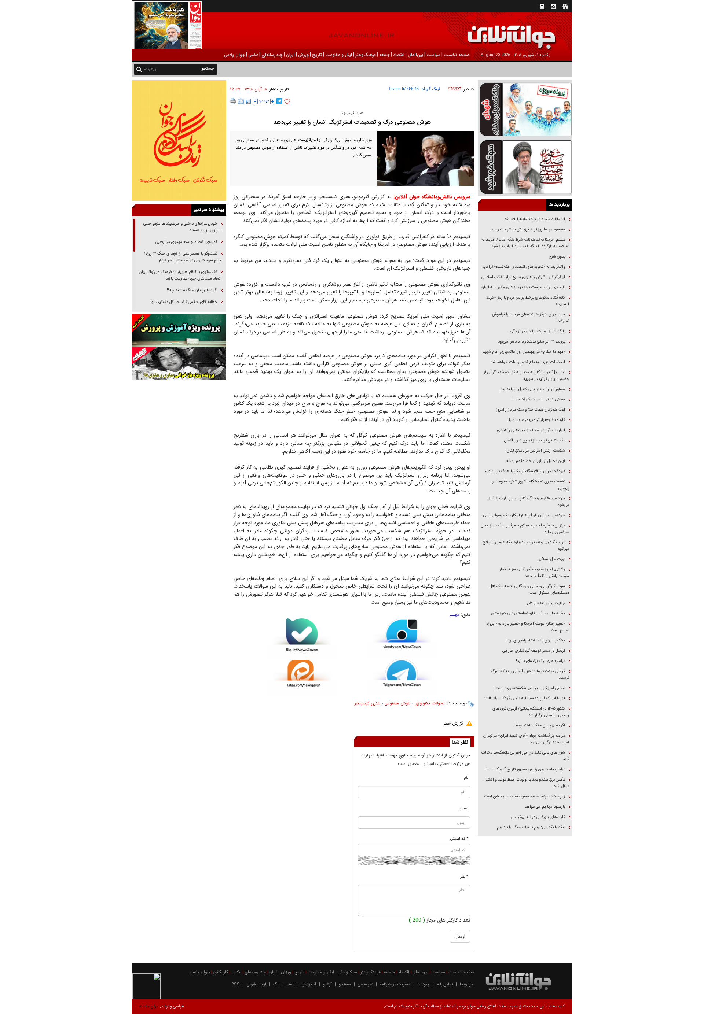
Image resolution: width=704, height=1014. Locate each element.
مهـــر (454, 615)
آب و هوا (308, 984)
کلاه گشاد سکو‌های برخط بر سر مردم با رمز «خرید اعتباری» (527, 301)
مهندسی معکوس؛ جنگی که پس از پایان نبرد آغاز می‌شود (529, 501)
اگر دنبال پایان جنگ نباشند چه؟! (539, 725)
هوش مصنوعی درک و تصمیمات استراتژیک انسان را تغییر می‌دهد (352, 122)
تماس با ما (444, 984)
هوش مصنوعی (397, 703)
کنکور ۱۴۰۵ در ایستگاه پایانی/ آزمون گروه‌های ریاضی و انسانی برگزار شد (530, 712)
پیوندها (423, 984)
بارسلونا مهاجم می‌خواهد (545, 807)
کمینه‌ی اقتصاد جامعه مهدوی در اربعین (185, 242)
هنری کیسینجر (367, 703)
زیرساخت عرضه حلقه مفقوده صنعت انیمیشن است (524, 796)
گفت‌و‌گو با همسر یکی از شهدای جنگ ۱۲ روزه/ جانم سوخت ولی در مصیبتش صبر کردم (182, 257)
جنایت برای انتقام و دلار (546, 603)
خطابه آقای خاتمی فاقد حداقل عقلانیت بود (183, 302)
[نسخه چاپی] (233, 101)
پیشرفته (150, 69)
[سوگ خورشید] (525, 166)
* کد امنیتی (459, 839)
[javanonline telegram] (279, 101)
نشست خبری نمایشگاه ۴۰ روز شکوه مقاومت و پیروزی (530, 484)
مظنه (290, 984)
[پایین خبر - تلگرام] (402, 676)
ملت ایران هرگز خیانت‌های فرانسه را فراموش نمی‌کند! (530, 317)
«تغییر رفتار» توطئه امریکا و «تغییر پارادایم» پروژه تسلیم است (528, 627)
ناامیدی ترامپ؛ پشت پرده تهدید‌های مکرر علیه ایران (523, 287)
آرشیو (327, 984)
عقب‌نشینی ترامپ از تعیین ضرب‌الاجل (534, 440)
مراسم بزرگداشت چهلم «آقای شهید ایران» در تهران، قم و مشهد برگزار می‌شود (526, 739)
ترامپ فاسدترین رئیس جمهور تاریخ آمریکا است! (525, 769)
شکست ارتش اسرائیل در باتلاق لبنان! (535, 451)
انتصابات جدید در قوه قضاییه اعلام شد (534, 219)
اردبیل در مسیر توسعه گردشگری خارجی (533, 651)
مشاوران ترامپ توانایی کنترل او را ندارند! (532, 389)
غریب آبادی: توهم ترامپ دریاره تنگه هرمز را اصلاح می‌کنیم (526, 545)
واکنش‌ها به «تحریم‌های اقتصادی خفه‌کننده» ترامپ (524, 267)
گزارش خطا (453, 723)
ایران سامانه (149, 1006)
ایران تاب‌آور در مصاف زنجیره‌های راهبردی (531, 430)
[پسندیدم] (287, 102)
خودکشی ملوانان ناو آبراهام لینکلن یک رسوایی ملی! (523, 515)
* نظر (464, 877)
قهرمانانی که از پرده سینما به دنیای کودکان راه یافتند (524, 698)
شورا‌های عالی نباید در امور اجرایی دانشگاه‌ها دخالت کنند (525, 756)
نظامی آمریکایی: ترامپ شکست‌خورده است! (529, 688)
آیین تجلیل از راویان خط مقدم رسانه (535, 461)
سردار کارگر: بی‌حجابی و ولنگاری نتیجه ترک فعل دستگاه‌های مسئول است (529, 589)
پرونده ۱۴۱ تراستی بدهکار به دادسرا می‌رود (531, 341)
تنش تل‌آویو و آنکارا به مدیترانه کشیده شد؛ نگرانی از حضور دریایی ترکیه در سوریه (526, 375)
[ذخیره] (248, 101)
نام (466, 778)
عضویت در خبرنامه (395, 984)
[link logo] (621, 32)
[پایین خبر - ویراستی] (402, 638)
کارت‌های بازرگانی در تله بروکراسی (538, 817)
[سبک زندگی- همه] (179, 140)
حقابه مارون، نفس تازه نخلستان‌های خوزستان (528, 613)
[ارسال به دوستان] (241, 101)
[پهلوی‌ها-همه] (179, 363)
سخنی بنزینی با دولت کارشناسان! (539, 399)
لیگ (276, 984)
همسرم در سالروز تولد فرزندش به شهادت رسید (528, 229)
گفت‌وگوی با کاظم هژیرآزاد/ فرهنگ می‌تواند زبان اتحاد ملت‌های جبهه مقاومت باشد (180, 275)
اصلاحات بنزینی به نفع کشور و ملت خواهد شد (528, 362)
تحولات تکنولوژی (429, 703)
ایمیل (464, 808)
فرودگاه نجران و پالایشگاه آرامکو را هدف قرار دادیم (525, 471)
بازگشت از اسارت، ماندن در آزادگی (537, 331)
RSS (235, 984)
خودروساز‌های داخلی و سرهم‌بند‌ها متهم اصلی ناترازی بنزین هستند (182, 227)
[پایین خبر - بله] (302, 639)
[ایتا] (302, 678)
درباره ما (466, 984)
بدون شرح (557, 256)
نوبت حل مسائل (552, 559)
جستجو (345, 984)
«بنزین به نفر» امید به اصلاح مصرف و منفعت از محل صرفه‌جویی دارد (525, 528)
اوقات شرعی (256, 984)
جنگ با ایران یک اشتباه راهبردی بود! (535, 640)
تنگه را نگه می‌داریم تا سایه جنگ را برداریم (531, 827)
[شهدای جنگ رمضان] (525, 109)
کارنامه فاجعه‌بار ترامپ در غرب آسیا (537, 420)
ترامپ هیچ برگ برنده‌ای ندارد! (540, 661)
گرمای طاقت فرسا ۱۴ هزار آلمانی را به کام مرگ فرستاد (530, 674)
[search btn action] (139, 69)
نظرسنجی (365, 984)
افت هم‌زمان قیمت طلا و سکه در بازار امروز (530, 410)
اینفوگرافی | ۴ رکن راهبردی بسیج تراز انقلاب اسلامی (523, 277)
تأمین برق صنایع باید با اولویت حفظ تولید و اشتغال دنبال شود (526, 783)
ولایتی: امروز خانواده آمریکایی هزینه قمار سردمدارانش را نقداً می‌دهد (534, 572)
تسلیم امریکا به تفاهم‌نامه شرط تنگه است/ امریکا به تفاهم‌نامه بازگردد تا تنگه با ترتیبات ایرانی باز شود (525, 243)
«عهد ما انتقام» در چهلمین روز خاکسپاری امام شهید (524, 352)
